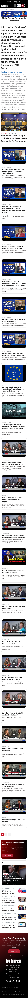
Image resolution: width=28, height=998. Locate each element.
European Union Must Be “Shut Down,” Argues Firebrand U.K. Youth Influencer (13, 171)
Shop (14, 1)
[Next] (9, 834)
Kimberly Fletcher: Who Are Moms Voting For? (11, 643)
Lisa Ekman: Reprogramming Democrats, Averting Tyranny (12, 463)
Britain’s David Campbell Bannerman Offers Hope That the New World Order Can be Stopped (14, 284)
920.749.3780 (13, 969)
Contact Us (4, 992)
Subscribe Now (7, 855)
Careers (22, 994)
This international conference (11, 72)
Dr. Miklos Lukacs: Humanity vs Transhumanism (13, 785)
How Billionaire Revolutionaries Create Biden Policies (13, 572)
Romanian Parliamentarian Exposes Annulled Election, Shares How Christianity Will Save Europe (14, 210)
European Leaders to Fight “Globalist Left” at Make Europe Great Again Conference (13, 389)
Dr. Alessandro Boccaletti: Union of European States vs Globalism (13, 536)
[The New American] (4, 5)
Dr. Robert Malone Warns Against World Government (13, 320)
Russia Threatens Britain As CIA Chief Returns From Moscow (9, 893)
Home (5, 9)
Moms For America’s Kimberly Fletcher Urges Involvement (12, 247)
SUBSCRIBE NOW (14, 951)
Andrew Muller (4, 133)
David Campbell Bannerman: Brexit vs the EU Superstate (12, 678)
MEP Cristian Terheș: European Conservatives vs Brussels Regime (12, 500)
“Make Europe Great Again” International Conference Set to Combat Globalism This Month (13, 426)
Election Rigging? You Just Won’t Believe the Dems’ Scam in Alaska (9, 918)
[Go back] (2, 9)
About (3, 994)
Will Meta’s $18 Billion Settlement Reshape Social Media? (9, 926)
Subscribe (9, 1)
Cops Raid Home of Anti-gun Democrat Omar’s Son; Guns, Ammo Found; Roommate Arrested (8, 901)
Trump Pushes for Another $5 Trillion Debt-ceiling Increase (8, 909)
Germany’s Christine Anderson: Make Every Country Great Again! (13, 354)
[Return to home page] (13, 961)
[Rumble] (10, 981)
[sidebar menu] (25, 5)
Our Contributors (10, 994)
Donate (19, 1)
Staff (17, 994)
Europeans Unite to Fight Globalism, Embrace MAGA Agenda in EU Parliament (14, 138)
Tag (10, 9)
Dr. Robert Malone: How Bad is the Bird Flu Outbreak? (12, 714)
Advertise (21, 992)
